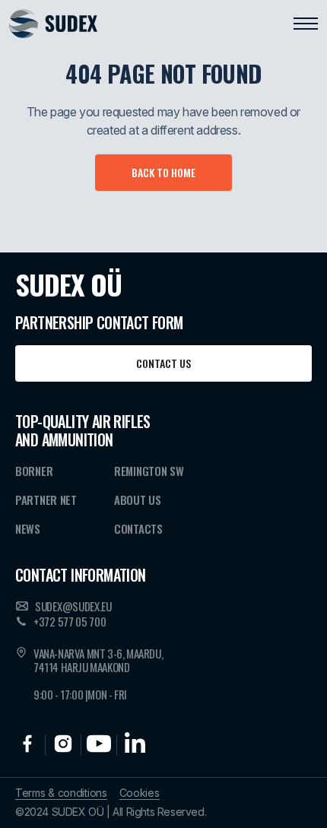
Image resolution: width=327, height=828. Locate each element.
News (27, 528)
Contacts (138, 528)
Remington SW (148, 470)
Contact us (163, 363)
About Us (137, 499)
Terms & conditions (61, 793)
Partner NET (46, 499)
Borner (33, 470)
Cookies (139, 793)
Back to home (163, 172)
